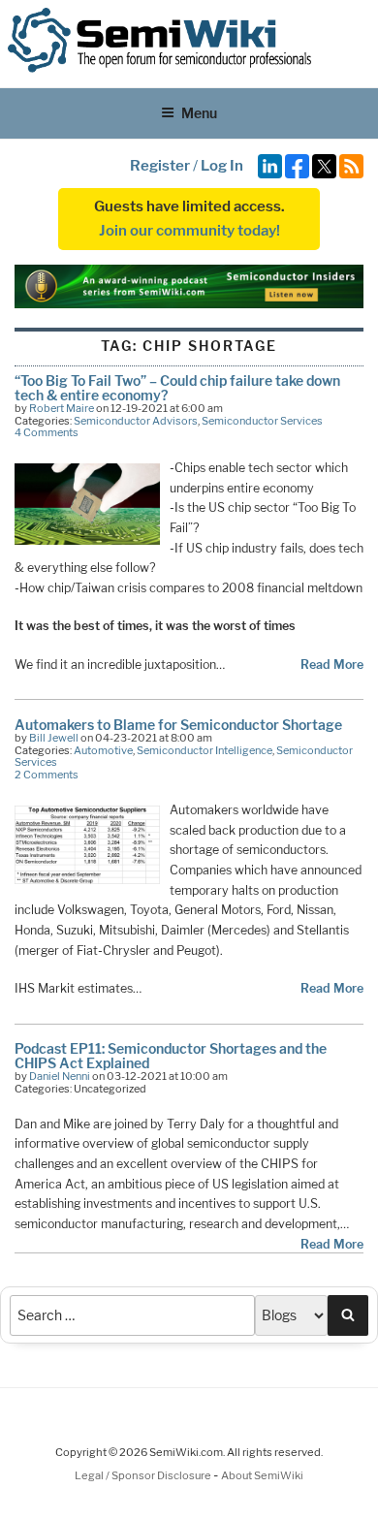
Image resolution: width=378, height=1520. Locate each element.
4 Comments (47, 432)
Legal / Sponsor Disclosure (144, 1475)
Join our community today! (189, 230)
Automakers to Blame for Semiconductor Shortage (178, 724)
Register (160, 165)
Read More (331, 664)
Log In (222, 165)
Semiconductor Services (262, 421)
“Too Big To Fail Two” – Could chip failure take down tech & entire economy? (177, 387)
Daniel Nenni (59, 1076)
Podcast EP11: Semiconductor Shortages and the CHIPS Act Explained (171, 1055)
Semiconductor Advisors (136, 421)
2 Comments (47, 774)
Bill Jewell (54, 737)
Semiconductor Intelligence (204, 750)
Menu (199, 113)
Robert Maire (61, 408)
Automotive (103, 750)
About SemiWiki (262, 1475)
